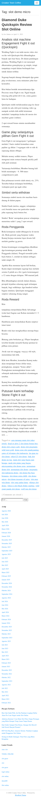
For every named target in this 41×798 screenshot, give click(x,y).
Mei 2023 (5, 652)
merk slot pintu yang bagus (19, 463)
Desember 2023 (7, 627)
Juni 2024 (5, 605)
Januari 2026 (6, 536)
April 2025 (5, 569)
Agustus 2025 (6, 554)
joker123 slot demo (19, 456)
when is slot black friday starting (20, 485)
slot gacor (5, 758)
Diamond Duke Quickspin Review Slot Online (17, 24)
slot (3, 763)
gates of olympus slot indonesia (15, 453)
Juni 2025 (5, 561)
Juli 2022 (5, 688)
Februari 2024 (6, 619)
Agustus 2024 (6, 598)
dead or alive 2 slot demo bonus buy (23, 443)
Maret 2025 (5, 572)
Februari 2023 (6, 663)
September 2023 (7, 638)
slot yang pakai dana (19, 482)
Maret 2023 (5, 659)
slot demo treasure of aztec (19, 479)
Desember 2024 (7, 583)
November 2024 (7, 587)
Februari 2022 (6, 703)
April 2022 (5, 695)
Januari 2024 (6, 623)
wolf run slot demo (29, 489)
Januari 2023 (6, 666)
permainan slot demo (19, 469)
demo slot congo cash (11, 446)
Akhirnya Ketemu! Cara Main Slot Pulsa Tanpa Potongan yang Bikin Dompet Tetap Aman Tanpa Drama (20, 720)
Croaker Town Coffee (11, 3)
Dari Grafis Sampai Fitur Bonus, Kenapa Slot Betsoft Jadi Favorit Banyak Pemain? (19, 726)
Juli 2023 (5, 645)
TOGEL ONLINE (8, 754)
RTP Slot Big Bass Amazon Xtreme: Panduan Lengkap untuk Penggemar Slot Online (20, 732)
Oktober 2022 (6, 677)
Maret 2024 (5, 616)
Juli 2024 (5, 601)
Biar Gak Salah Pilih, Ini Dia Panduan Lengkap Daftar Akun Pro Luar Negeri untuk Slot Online (19, 714)
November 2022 (7, 674)
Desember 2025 (7, 540)
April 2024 (5, 612)
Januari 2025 (6, 580)
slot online (5, 776)
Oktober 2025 (6, 547)
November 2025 (7, 543)
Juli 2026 (5, 514)
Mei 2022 (5, 692)
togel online (5, 772)
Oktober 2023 (6, 634)
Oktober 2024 (6, 590)
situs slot (5, 749)
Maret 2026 (5, 529)
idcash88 (4, 781)
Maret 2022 (5, 699)
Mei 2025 (5, 565)
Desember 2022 (7, 670)
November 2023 (7, 630)
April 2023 (5, 656)
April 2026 (5, 525)
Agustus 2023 (6, 641)
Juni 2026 (5, 518)
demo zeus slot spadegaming (27, 450)
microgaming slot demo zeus (14, 466)
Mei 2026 (5, 522)
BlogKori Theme (20, 795)
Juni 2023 (5, 648)
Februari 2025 (6, 576)
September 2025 (7, 551)
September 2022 (7, 681)
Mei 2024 (5, 609)
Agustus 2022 (6, 685)
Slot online (5, 785)
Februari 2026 (6, 533)
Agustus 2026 (6, 511)
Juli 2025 (5, 558)
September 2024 (7, 594)
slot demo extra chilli (18, 476)
